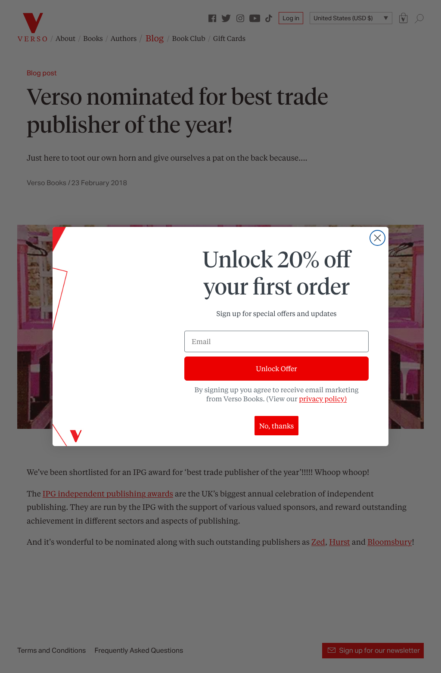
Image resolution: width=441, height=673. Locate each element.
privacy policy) (323, 398)
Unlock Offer (276, 368)
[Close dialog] (377, 237)
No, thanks (276, 425)
